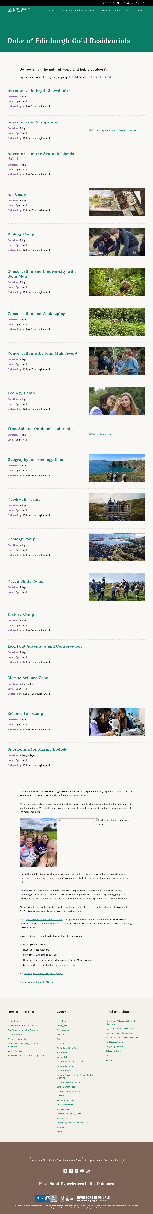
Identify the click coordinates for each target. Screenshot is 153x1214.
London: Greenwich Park (67, 1070)
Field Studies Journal (114, 1042)
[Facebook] (77, 1171)
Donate (140, 10)
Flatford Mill (62, 1052)
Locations (107, 10)
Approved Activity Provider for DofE (44, 919)
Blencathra (61, 1034)
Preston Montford (65, 1104)
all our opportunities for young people (43, 973)
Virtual (59, 1131)
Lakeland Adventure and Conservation (45, 646)
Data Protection (15, 1034)
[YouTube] (82, 1171)
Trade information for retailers (118, 1033)
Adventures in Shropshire (32, 122)
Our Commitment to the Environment (24, 1030)
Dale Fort (61, 1043)
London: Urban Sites (66, 1086)
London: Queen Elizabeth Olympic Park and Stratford (76, 1076)
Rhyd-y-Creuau (63, 1109)
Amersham (61, 1021)
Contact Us (128, 10)
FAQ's (108, 1055)
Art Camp (17, 194)
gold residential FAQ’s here (42, 981)
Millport (60, 1095)
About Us (53, 10)
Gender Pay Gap (15, 1050)
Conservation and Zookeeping (36, 314)
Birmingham (62, 1025)
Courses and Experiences (73, 10)
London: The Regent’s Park (68, 1082)
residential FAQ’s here (103, 77)
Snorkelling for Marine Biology (37, 749)
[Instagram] (88, 1171)
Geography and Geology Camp (37, 460)
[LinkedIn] (71, 1171)
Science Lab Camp (25, 714)
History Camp (21, 615)
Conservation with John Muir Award (43, 353)
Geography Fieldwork (114, 1046)
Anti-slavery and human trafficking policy (26, 1055)
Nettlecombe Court (65, 1100)
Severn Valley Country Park (69, 1113)
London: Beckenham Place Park (71, 1061)
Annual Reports (14, 1021)
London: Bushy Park (66, 1066)
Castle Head (62, 1039)
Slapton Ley (62, 1118)
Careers (108, 1059)
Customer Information (18, 1039)
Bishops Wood (63, 1030)
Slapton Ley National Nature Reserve (73, 1122)
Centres (63, 1012)
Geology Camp (21, 539)
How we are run (21, 1012)
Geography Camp (24, 499)
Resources (94, 10)
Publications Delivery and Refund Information (120, 1022)
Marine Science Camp (29, 678)
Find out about (118, 1012)
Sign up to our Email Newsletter (119, 1028)
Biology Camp (21, 234)
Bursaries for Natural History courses (121, 1037)
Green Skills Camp (25, 581)
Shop (117, 10)
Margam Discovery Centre (68, 1091)
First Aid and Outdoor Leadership (40, 429)
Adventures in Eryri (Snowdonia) (39, 91)
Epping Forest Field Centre (68, 1048)
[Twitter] (65, 1171)
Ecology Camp (21, 393)
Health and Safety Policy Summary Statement (23, 1045)
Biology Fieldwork (113, 1050)
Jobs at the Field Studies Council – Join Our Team (56, 1160)
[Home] (19, 10)
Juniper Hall (62, 1057)
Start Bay (61, 1127)
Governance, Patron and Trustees (22, 1025)
